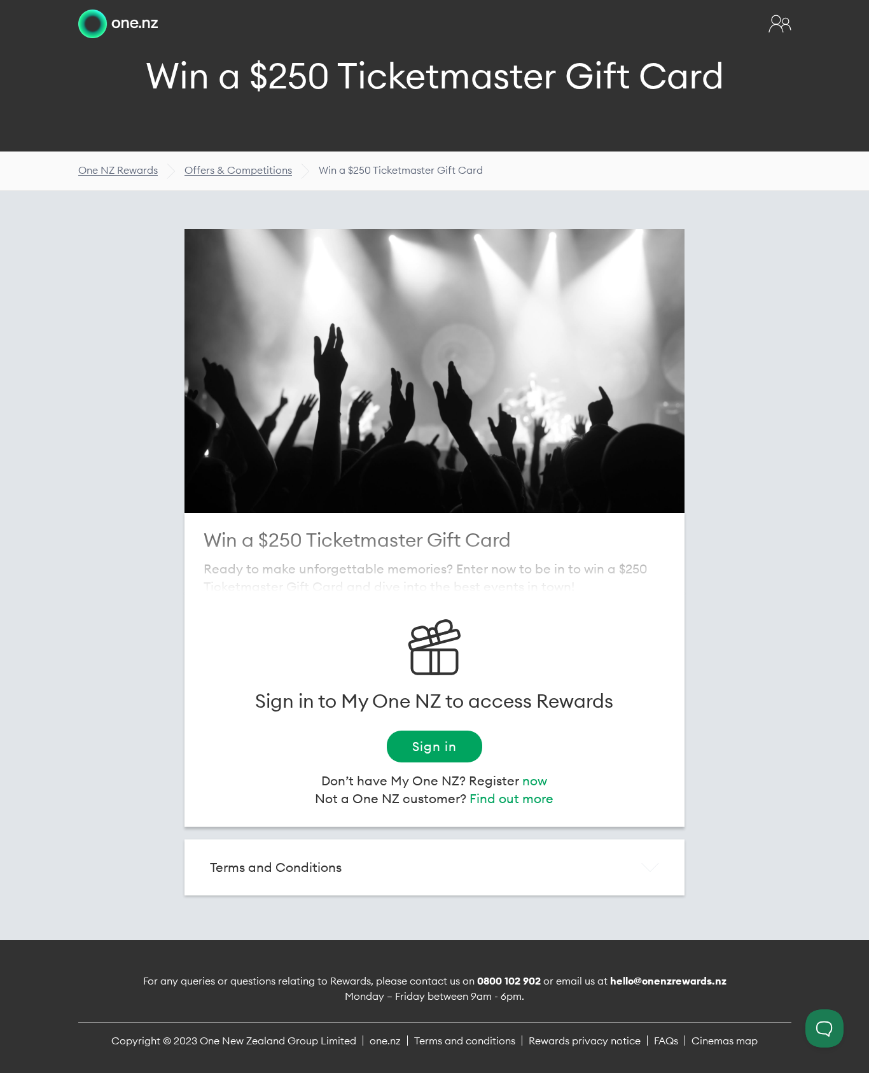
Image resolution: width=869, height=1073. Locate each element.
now (534, 781)
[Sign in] (779, 23)
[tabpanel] (434, 371)
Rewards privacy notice (585, 1040)
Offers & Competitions (238, 170)
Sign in (434, 746)
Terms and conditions (464, 1040)
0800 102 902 (509, 980)
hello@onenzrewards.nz (668, 980)
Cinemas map (725, 1040)
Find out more (511, 798)
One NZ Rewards (118, 170)
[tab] (434, 867)
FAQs (666, 1040)
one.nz (385, 1040)
